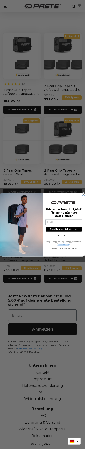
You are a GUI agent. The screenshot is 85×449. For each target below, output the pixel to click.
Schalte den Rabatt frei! (64, 229)
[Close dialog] (83, 194)
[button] (74, 441)
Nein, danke (63, 236)
